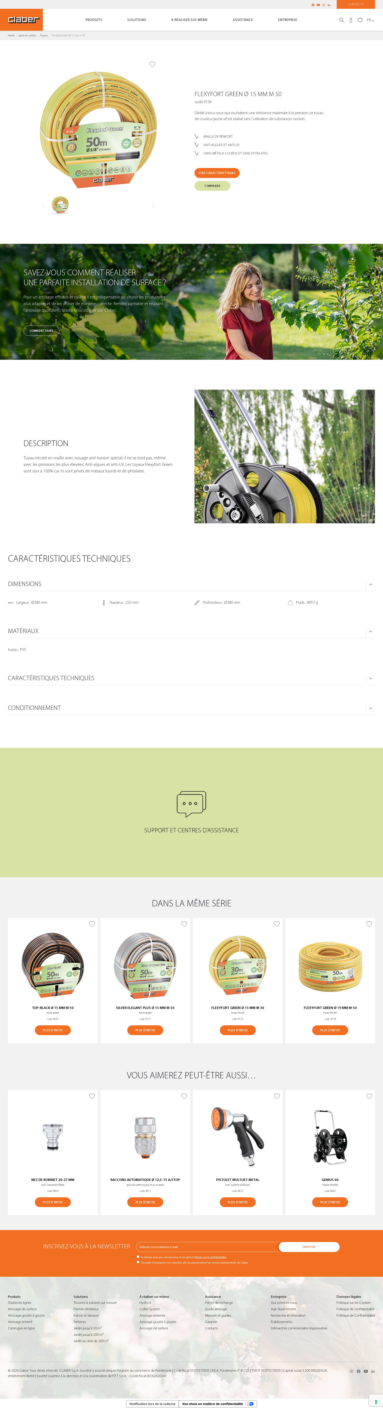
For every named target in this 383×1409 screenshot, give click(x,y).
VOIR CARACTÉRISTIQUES (217, 173)
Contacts (356, 4)
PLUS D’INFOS (53, 1030)
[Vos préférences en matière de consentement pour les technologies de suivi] (376, 1402)
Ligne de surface (27, 35)
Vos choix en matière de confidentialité (212, 1404)
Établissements (281, 1322)
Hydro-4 (145, 1303)
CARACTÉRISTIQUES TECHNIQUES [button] (51, 678)
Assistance (243, 20)
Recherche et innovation (288, 1315)
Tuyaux (44, 35)
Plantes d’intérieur (86, 1309)
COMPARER (212, 186)
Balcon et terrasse (86, 1315)
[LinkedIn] (329, 5)
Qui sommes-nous (284, 1303)
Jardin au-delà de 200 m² (91, 1341)
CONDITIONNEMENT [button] (34, 707)
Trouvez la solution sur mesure (95, 1303)
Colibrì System (149, 1309)
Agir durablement (283, 1309)
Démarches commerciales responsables (299, 1328)
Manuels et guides (218, 1315)
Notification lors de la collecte (152, 1404)
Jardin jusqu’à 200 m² (89, 1335)
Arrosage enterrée (152, 1315)
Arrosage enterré (20, 1322)
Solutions (136, 20)
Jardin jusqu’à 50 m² (88, 1328)
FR (369, 20)
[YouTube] (318, 5)
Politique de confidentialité (355, 1309)
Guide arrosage (216, 1309)
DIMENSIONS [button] (24, 584)
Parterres (80, 1322)
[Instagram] (323, 5)
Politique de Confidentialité (356, 1315)
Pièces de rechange (219, 1303)
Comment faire (42, 331)
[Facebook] (313, 5)
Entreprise (287, 20)
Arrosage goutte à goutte (26, 1315)
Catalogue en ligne (21, 1328)
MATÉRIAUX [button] (23, 631)
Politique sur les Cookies (354, 1303)
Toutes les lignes (19, 1303)
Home (11, 35)
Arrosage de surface (22, 1309)
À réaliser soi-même (189, 20)
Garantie (211, 1322)
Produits (94, 20)
